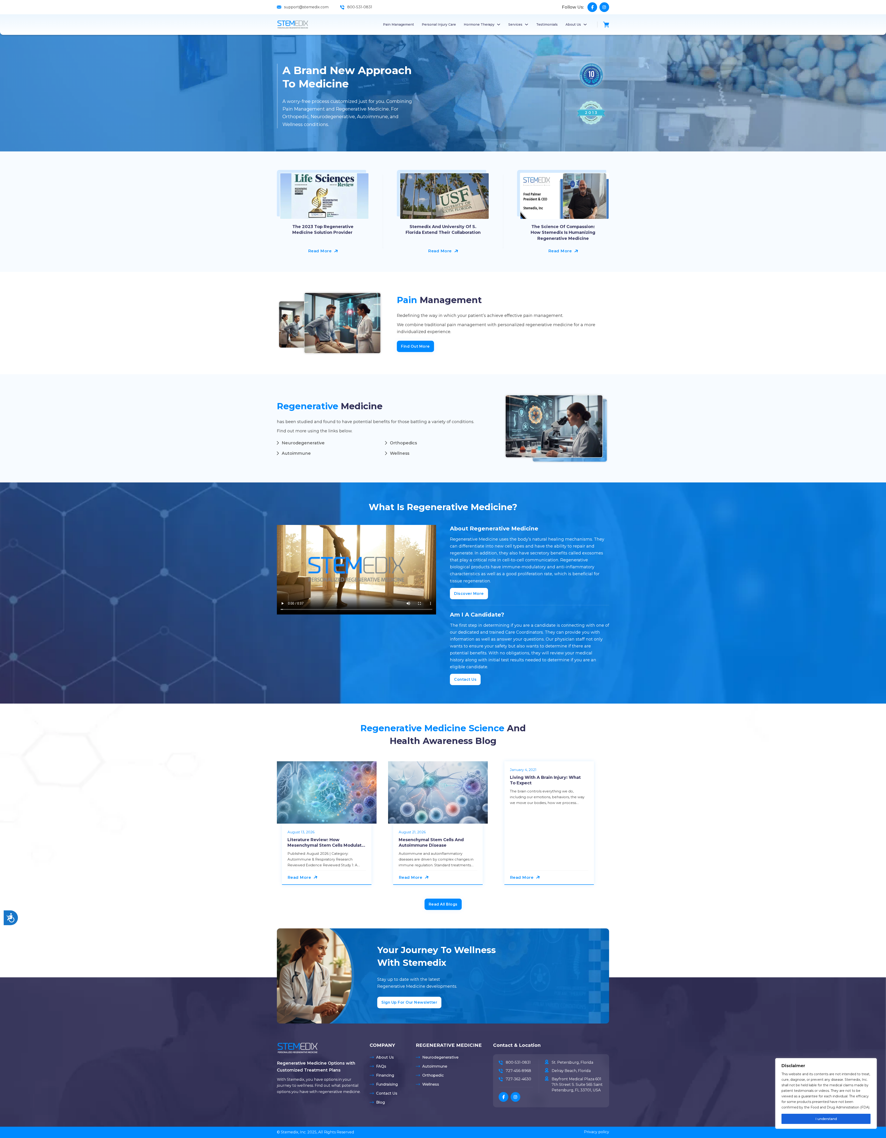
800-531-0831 (359, 7)
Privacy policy (596, 1132)
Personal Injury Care (439, 24)
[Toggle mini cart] (606, 24)
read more (320, 251)
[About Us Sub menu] (585, 24)
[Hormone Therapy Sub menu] (498, 24)
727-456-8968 (518, 1071)
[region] (826, 1093)
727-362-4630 (518, 1079)
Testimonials (547, 24)
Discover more (469, 593)
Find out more (415, 346)
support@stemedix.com (306, 7)
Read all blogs (443, 904)
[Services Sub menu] (526, 24)
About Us (573, 24)
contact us (465, 679)
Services (515, 24)
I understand (826, 1119)
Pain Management (398, 24)
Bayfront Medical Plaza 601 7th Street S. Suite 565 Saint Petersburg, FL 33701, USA (577, 1084)
